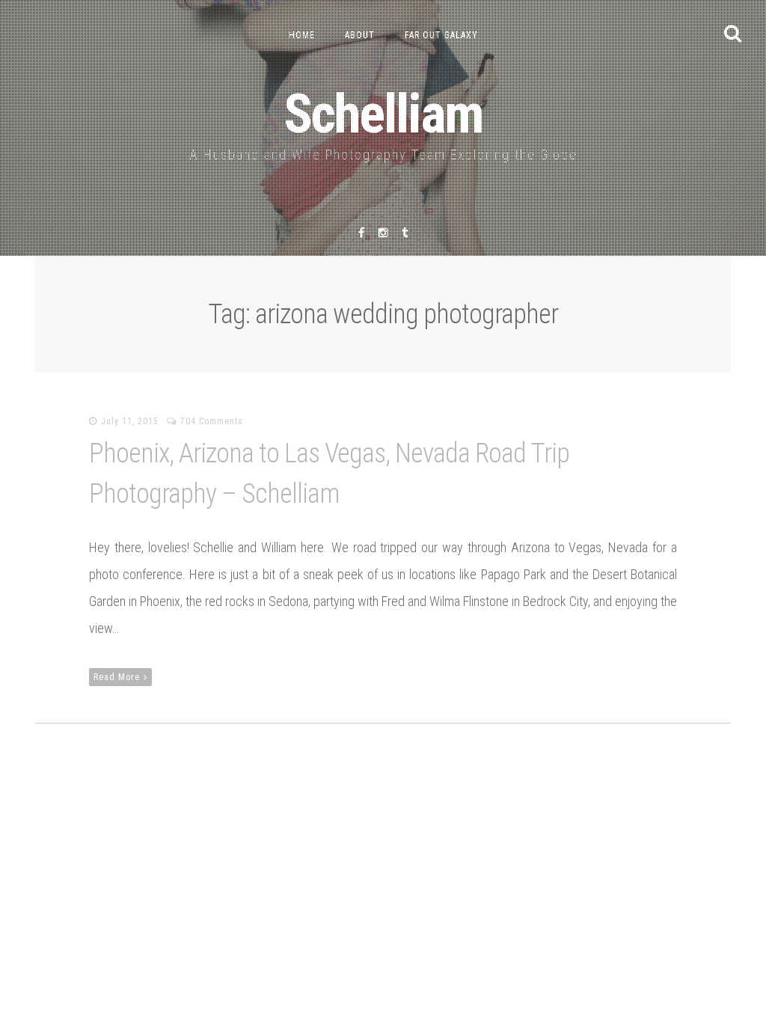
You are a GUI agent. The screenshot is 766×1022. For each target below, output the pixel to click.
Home (302, 35)
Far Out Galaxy (441, 35)
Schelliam (383, 114)
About (360, 35)
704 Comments (211, 421)
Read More (117, 677)
